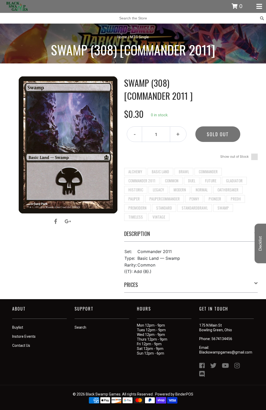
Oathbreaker (227, 189)
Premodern (137, 208)
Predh (236, 199)
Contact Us (21, 345)
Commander (208, 171)
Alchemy (135, 171)
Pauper (134, 199)
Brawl (184, 171)
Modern (180, 189)
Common (171, 180)
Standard (164, 208)
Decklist (260, 243)
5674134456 (221, 339)
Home (122, 37)
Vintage (158, 217)
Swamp (223, 208)
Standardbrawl (195, 208)
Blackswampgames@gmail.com (225, 352)
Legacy (158, 189)
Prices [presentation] (131, 285)
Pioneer (215, 199)
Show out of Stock (234, 156)
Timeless (135, 217)
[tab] (191, 236)
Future (210, 180)
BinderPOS (184, 394)
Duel (191, 180)
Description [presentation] (137, 234)
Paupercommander (164, 199)
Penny (194, 199)
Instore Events (24, 336)
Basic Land (160, 171)
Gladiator (234, 180)
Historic (135, 189)
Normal (202, 189)
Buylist (17, 327)
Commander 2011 (141, 180)
